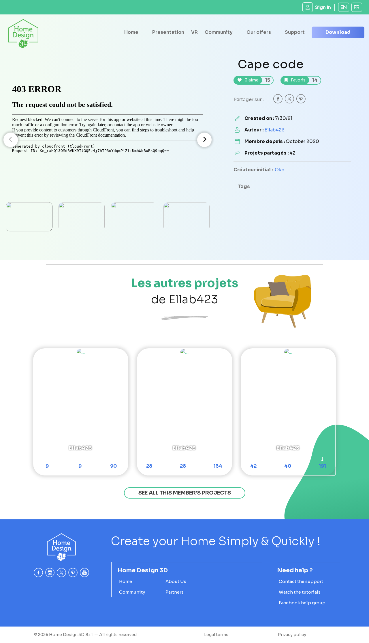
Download (338, 32)
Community (219, 32)
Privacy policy (292, 634)
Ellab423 (274, 130)
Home (131, 32)
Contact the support (301, 581)
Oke (279, 170)
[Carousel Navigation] (107, 140)
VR (194, 32)
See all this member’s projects (184, 493)
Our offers (258, 32)
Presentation (168, 32)
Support (295, 32)
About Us (175, 581)
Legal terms (216, 634)
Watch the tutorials (300, 592)
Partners (174, 592)
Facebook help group (302, 602)
